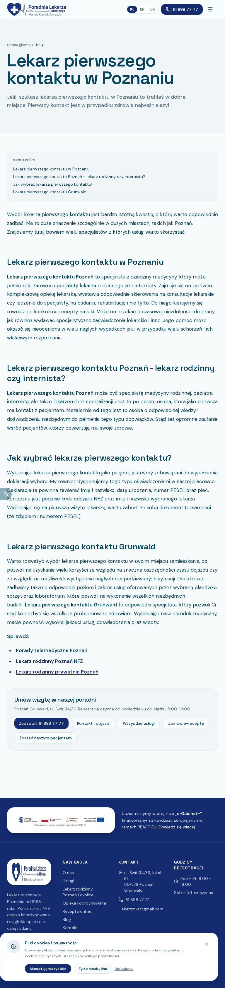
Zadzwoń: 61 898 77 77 (41, 723)
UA (152, 9)
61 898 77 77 (185, 9)
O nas (68, 872)
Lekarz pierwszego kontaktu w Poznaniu (51, 169)
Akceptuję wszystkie (48, 968)
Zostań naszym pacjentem (45, 738)
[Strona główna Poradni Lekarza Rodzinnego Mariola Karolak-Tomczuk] (36, 9)
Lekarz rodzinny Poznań (44, 661)
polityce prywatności (101, 956)
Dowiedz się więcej (176, 827)
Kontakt (70, 927)
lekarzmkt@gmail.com (142, 909)
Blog (67, 919)
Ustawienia (124, 968)
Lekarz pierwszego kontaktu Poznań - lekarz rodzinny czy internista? (79, 176)
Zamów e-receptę (186, 723)
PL (132, 9)
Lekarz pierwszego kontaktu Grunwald (49, 191)
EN (142, 9)
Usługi (68, 880)
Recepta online (77, 911)
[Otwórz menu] (211, 9)
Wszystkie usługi (139, 723)
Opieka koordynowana (84, 903)
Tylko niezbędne (93, 968)
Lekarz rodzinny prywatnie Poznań (57, 672)
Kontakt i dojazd (93, 723)
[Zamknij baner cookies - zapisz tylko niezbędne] (206, 944)
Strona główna (19, 44)
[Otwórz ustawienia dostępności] (6, 494)
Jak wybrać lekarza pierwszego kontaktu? (53, 184)
